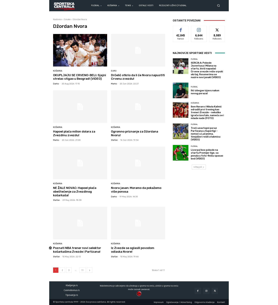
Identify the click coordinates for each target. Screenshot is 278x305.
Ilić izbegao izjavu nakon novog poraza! (205, 92)
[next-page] (89, 270)
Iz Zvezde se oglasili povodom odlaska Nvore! (132, 249)
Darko (56, 83)
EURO (113, 71)
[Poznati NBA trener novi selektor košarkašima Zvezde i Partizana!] (80, 223)
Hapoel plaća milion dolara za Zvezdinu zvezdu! (74, 133)
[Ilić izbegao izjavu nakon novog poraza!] (180, 90)
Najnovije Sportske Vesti (192, 53)
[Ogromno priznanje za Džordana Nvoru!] (138, 106)
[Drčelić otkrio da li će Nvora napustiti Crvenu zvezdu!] (138, 50)
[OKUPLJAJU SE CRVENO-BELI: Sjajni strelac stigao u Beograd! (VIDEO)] (80, 50)
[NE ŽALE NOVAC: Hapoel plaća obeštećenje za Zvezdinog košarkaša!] (80, 163)
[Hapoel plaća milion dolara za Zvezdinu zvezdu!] (80, 106)
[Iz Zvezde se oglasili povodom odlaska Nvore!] (138, 223)
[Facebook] (198, 291)
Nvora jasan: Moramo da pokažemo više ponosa (136, 189)
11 (82, 270)
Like (181, 28)
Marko (114, 83)
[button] (220, 5)
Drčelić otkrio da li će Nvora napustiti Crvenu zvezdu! (138, 77)
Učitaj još (198, 167)
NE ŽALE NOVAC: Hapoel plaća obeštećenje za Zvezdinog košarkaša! (74, 191)
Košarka (57, 71)
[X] (215, 291)
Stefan (114, 140)
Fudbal (194, 59)
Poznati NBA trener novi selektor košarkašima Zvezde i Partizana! (77, 249)
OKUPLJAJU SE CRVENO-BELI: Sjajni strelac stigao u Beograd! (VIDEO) (79, 77)
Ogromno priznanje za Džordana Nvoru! (134, 133)
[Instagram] (206, 291)
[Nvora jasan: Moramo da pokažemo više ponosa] (138, 163)
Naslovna (57, 19)
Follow (199, 28)
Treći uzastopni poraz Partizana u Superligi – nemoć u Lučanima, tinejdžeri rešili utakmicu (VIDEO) (205, 134)
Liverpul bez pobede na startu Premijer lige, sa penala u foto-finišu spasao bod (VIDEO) (207, 154)
